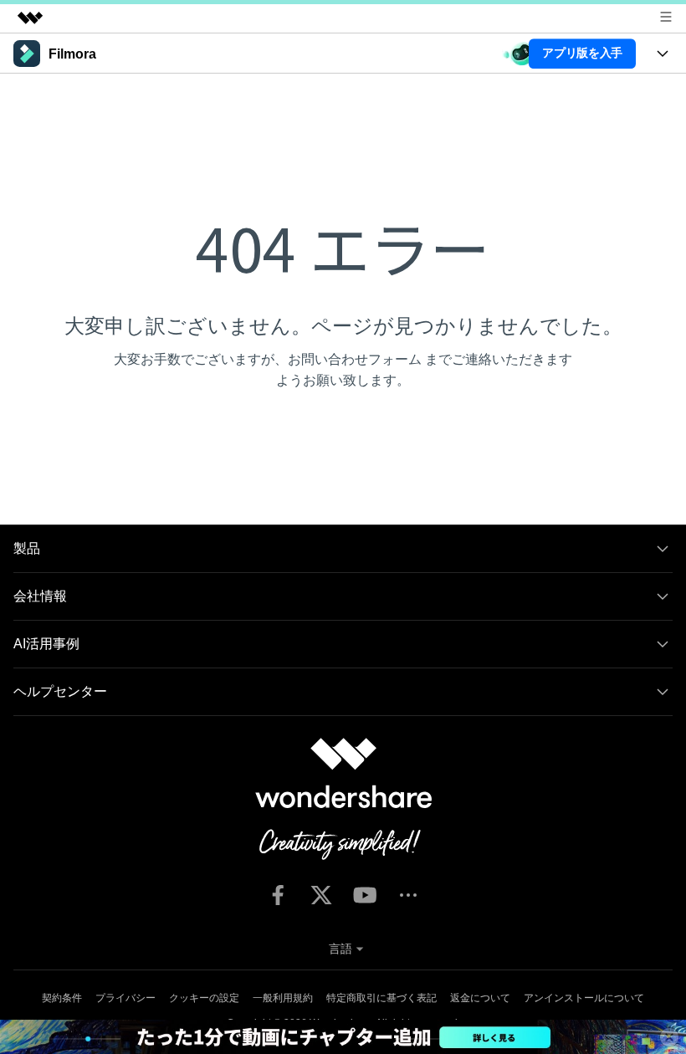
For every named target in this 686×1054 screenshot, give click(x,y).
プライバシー (125, 998)
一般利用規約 (283, 998)
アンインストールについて (584, 998)
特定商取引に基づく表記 (381, 998)
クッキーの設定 (204, 998)
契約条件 (62, 998)
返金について (480, 998)
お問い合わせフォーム (355, 359)
